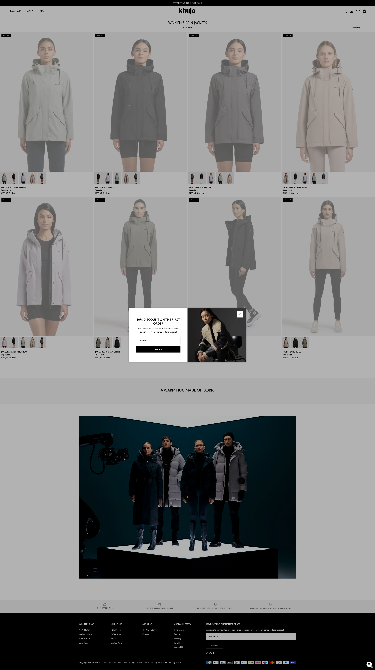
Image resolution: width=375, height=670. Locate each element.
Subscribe (158, 349)
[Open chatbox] (369, 664)
